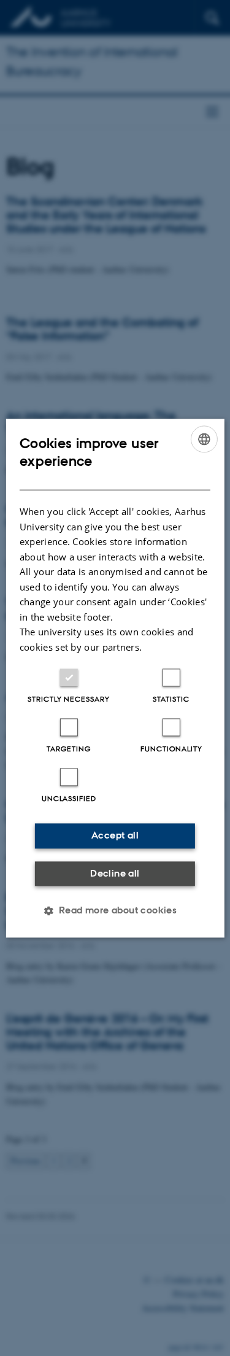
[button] (115, 910)
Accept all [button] (115, 835)
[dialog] (115, 678)
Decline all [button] (114, 873)
